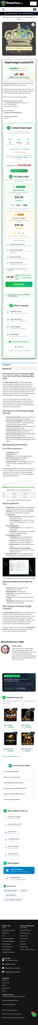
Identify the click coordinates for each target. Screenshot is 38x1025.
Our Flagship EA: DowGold (14, 899)
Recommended (11, 895)
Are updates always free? (11, 771)
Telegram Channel (12, 890)
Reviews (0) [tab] (7, 369)
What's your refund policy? (12, 777)
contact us (27, 350)
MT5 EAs (24, 890)
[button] (3, 9)
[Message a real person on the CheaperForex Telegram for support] (34, 1014)
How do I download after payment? (14, 794)
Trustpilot (25, 157)
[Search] (34, 9)
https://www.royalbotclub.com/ (13, 112)
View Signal (22, 688)
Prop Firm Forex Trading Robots (15, 17)
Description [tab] (7, 365)
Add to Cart (19, 284)
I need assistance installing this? (14, 782)
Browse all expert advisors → (11, 756)
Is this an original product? (12, 799)
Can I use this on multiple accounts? (15, 788)
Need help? (20, 347)
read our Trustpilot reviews (23, 278)
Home (4, 17)
